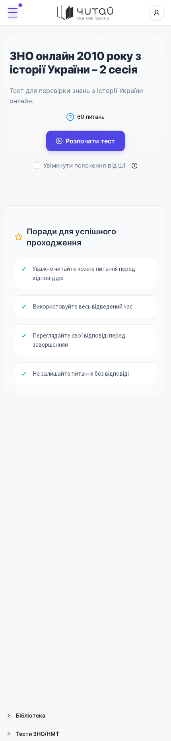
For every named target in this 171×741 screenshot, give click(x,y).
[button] (85, 715)
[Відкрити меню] (12, 12)
